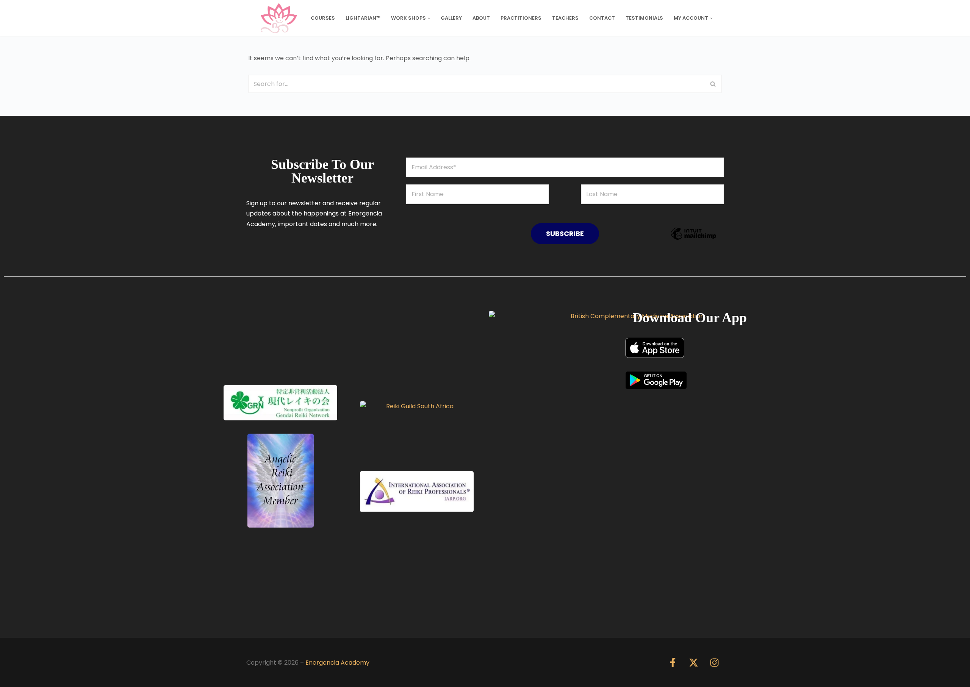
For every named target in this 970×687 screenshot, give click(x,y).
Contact (602, 18)
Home (265, 18)
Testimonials (644, 18)
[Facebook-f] (672, 662)
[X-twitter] (693, 662)
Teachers (565, 18)
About (481, 18)
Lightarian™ (363, 18)
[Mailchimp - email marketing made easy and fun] (693, 239)
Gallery (451, 18)
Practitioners (521, 18)
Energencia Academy (337, 662)
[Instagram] (714, 662)
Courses (323, 18)
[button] (429, 18)
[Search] (713, 84)
